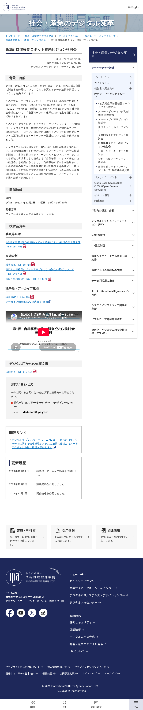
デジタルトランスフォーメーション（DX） (109, 223)
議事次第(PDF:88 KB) (18, 264)
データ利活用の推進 (103, 280)
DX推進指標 (98, 234)
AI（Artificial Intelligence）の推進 (110, 293)
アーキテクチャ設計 (69, 36)
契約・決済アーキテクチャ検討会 (113, 160)
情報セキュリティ (81, 622)
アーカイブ (110, 673)
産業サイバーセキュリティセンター (92, 588)
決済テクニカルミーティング (113, 129)
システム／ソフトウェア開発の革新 (109, 307)
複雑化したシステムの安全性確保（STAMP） (109, 331)
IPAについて (77, 651)
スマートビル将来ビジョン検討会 (113, 121)
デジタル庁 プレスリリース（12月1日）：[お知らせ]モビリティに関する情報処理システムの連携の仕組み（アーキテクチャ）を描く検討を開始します (45, 443)
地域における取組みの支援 (107, 270)
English (134, 7)
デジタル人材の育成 (82, 637)
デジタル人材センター (83, 602)
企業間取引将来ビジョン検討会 (113, 137)
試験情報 (75, 629)
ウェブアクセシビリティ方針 (90, 666)
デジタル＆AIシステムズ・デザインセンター (97, 595)
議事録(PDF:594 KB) (18, 297)
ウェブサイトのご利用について (23, 666)
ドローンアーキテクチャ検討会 (113, 153)
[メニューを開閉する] (132, 68)
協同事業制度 (67, 673)
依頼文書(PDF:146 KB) (19, 371)
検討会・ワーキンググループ (100, 36)
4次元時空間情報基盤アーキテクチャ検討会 (114, 105)
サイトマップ (89, 673)
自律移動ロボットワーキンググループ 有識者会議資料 (113, 168)
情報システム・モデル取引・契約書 (109, 258)
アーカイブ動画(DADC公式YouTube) (27, 301)
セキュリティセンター (83, 581)
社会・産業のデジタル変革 (39, 36)
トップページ (13, 36)
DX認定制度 (98, 245)
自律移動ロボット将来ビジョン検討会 (26, 40)
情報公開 (47, 673)
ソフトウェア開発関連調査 (107, 319)
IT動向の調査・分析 (103, 210)
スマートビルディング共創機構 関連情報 (113, 113)
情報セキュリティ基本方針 (20, 673)
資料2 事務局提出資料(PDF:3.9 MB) (26, 279)
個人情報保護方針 (57, 666)
